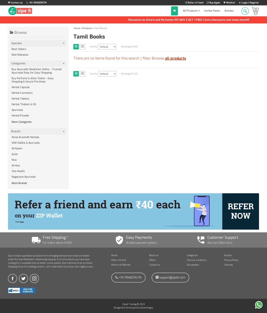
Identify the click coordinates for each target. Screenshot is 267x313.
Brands (228, 255)
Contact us (154, 264)
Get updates (193, 264)
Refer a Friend (118, 260)
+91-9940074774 (129, 277)
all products (175, 58)
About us (153, 255)
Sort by (93, 46)
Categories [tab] (18, 63)
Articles (229, 11)
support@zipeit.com (172, 277)
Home (114, 255)
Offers (152, 260)
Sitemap (228, 264)
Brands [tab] (15, 131)
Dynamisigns (146, 307)
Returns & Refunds (121, 264)
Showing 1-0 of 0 (129, 46)
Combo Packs (212, 11)
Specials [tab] (16, 43)
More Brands (19, 183)
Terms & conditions (197, 260)
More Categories (22, 122)
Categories (192, 255)
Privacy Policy (231, 260)
